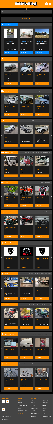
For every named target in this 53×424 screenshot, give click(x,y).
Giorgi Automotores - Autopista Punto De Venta (26, 140)
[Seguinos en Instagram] (46, 3)
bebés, (39, 363)
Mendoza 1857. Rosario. (10, 41)
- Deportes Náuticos (45, 400)
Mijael (7, 172)
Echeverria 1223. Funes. (42, 41)
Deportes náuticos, (40, 273)
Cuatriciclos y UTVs (34, 408)
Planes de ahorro (34, 410)
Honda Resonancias (10, 202)
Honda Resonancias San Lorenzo (10, 232)
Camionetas (33, 403)
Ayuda (19, 407)
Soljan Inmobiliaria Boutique (9, 48)
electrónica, (26, 363)
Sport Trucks (24, 233)
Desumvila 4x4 (24, 111)
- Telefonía (44, 405)
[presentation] (2, 41)
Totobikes (8, 385)
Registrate (31, 9)
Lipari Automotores (10, 141)
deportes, (43, 363)
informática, (32, 363)
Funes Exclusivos (9, 324)
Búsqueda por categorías (22, 410)
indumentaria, (49, 363)
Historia (19, 408)
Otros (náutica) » (48, 273)
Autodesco (40, 324)
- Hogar (43, 410)
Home (19, 400)
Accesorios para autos (35, 413)
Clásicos (32, 411)
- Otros (43, 418)
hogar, (36, 363)
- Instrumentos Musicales (46, 416)
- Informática (44, 408)
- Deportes (44, 413)
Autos (32, 400)
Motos (32, 407)
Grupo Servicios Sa (41, 202)
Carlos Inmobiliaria (41, 49)
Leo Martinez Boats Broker (9, 294)
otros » (50, 365)
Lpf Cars (39, 80)
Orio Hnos (23, 172)
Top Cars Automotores (42, 141)
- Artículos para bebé (46, 411)
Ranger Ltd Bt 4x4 (25, 136)
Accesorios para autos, (36, 334)
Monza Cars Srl (40, 111)
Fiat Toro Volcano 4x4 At (42, 136)
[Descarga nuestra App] (3, 409)
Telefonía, (21, 363)
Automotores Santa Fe (11, 80)
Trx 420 (6, 227)
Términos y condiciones (22, 405)
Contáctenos (20, 413)
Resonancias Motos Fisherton (25, 201)
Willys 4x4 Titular (25, 320)
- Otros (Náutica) (45, 402)
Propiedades (33, 416)
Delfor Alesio (24, 80)
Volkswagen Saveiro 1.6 (42, 106)
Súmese (19, 403)
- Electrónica (44, 407)
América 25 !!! (8, 289)
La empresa (20, 402)
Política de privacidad (22, 411)
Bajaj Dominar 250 (25, 197)
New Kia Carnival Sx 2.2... (10, 106)
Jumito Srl (23, 49)
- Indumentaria (45, 414)
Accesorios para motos (46, 334)
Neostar (7, 111)
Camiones (33, 405)
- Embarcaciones (34, 419)
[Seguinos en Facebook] (50, 3)
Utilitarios (33, 402)
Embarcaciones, (32, 273)
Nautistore (23, 294)
